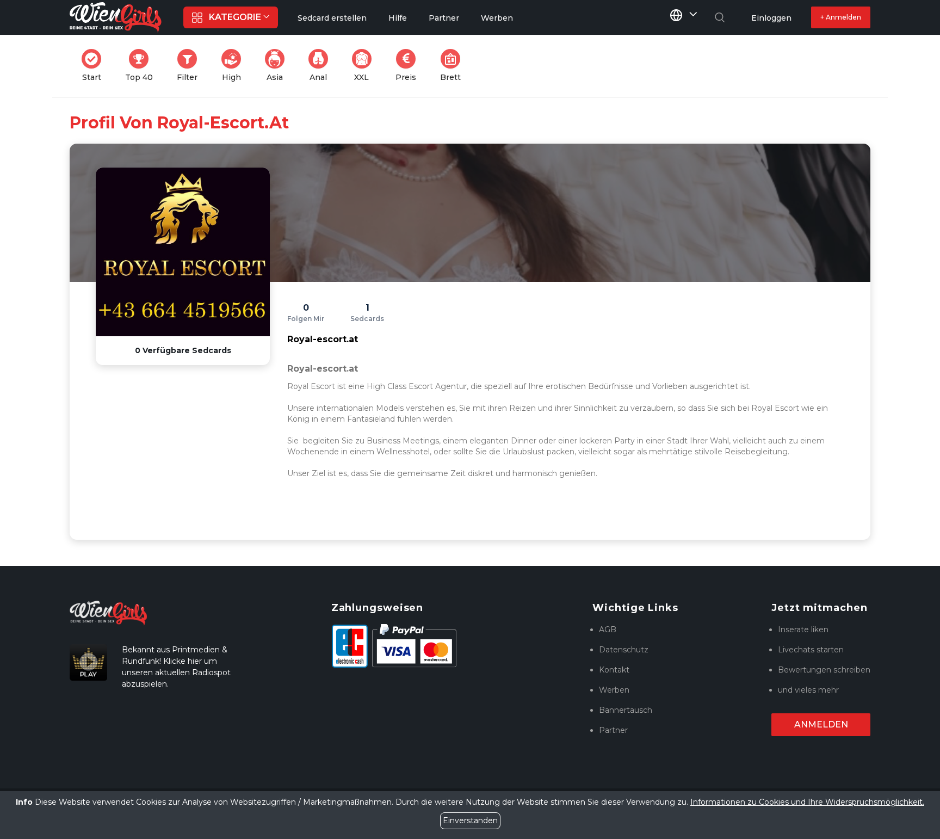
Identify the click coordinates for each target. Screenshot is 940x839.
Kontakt (614, 670)
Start (95, 65)
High (235, 65)
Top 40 (142, 65)
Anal (322, 65)
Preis (409, 65)
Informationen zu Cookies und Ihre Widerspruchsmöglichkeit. (807, 802)
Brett (453, 65)
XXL (365, 65)
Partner (613, 730)
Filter (190, 65)
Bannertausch (625, 710)
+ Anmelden (840, 17)
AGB (607, 629)
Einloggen (771, 18)
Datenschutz (623, 650)
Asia (279, 65)
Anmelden (821, 724)
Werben (614, 690)
